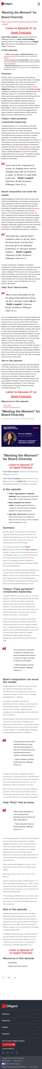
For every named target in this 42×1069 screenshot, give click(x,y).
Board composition (10, 60)
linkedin (15, 976)
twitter (9, 976)
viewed (33, 147)
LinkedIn (12, 1052)
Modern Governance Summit (12, 407)
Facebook (16, 1052)
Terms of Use (18, 1061)
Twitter (7, 1052)
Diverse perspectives (23, 496)
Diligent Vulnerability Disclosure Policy (14, 1067)
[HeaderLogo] (6, 4)
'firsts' (24, 67)
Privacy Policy (6, 1061)
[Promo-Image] (21, 436)
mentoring (16, 322)
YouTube (3, 1052)
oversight (21, 154)
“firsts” (23, 519)
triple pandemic (14, 54)
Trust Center (33, 1067)
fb (2, 976)
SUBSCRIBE (8, 1044)
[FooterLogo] (21, 1006)
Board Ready (7, 405)
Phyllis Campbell (34, 89)
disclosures (36, 208)
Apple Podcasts (21, 32)
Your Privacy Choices (12, 1064)
